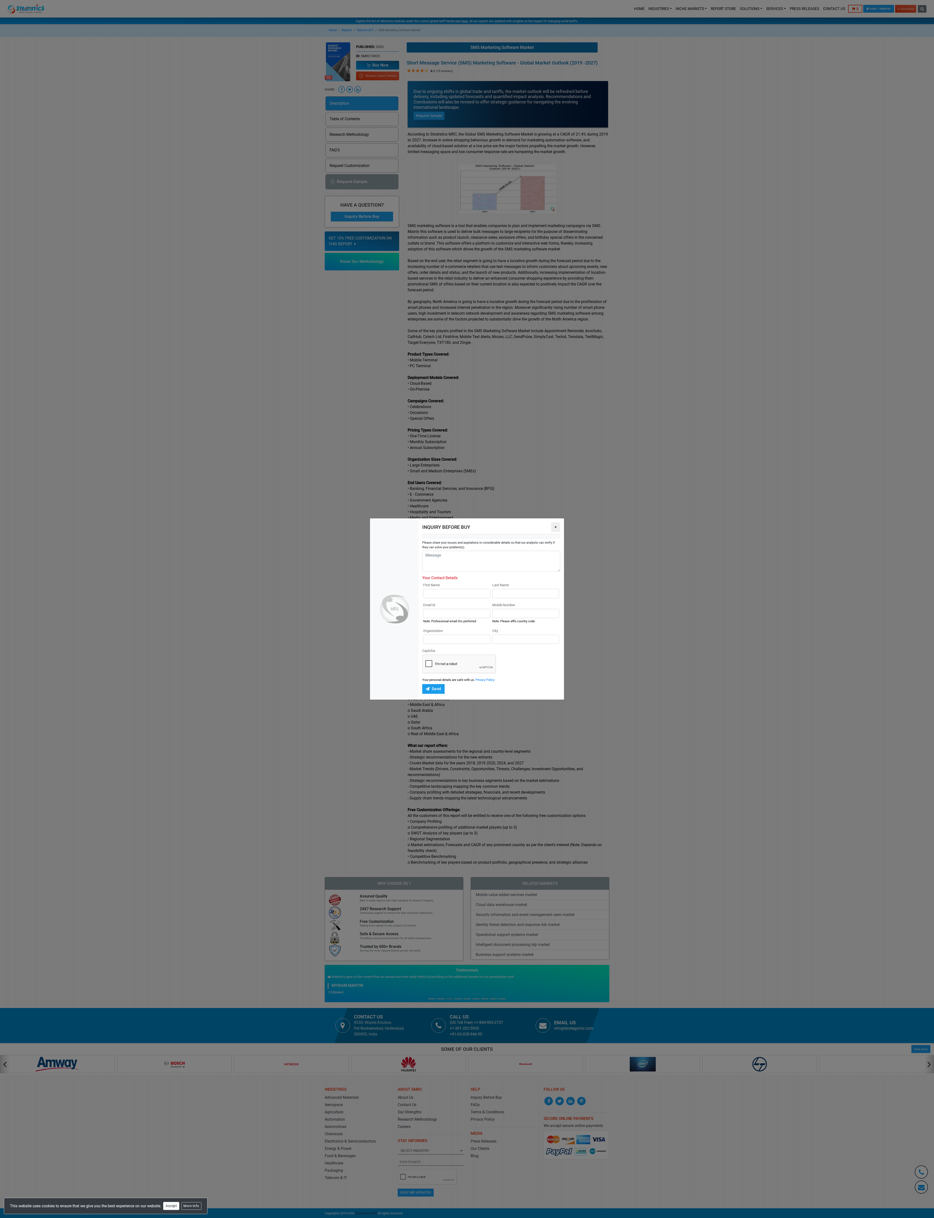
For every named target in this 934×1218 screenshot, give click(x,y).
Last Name (500, 585)
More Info (191, 1206)
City (495, 631)
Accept (171, 1206)
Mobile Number (503, 605)
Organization (433, 631)
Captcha (428, 651)
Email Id (429, 605)
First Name (431, 585)
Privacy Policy (485, 680)
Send (436, 689)
